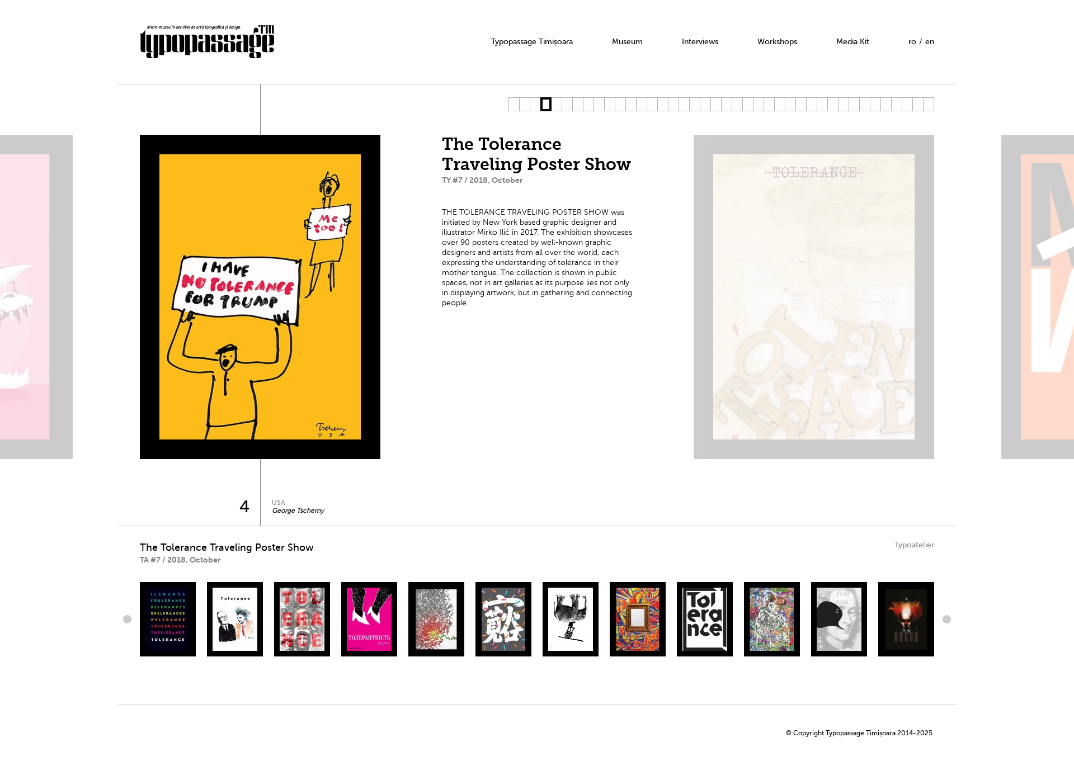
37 (896, 104)
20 (715, 104)
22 (737, 104)
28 (800, 104)
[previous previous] (128, 619)
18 (694, 104)
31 (832, 104)
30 (822, 104)
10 (609, 104)
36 (885, 104)
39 (917, 104)
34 (864, 104)
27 (790, 104)
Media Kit (852, 41)
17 (684, 104)
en (929, 41)
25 (769, 104)
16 (673, 104)
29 (811, 104)
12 (630, 104)
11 (620, 104)
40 (928, 104)
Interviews (700, 41)
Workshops (777, 41)
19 (705, 104)
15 (662, 104)
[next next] (945, 619)
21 (726, 104)
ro (912, 41)
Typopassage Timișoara (532, 41)
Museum (627, 41)
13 (641, 104)
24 (758, 104)
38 (907, 104)
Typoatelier (914, 545)
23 (747, 104)
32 (843, 104)
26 (779, 104)
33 (854, 104)
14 (652, 104)
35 (875, 104)
